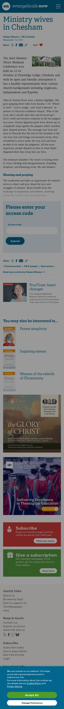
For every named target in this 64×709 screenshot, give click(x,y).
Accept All (32, 695)
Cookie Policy (34, 683)
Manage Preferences (32, 702)
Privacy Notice (14, 686)
